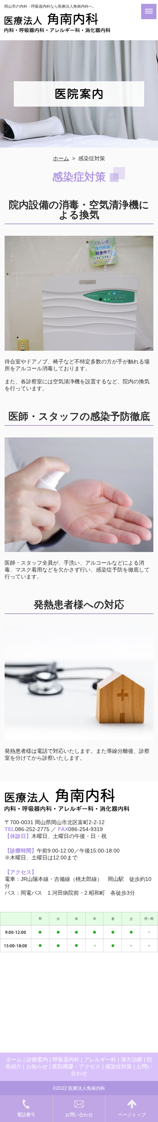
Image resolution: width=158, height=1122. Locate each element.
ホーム (61, 158)
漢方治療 (131, 1059)
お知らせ (37, 1066)
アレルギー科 (100, 1059)
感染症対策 (118, 1066)
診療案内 (37, 1059)
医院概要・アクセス (76, 1066)
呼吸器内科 (66, 1059)
